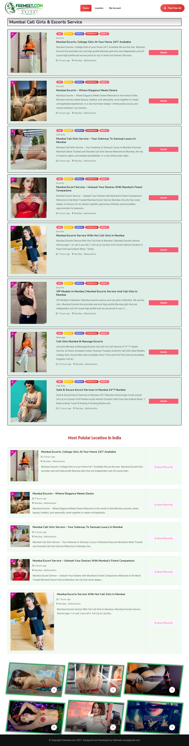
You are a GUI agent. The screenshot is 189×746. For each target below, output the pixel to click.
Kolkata (135, 688)
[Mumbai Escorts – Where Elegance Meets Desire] (29, 101)
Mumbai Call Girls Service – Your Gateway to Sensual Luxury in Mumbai (96, 140)
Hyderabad (78, 725)
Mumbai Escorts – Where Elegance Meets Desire (86, 90)
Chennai (135, 725)
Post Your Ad (174, 8)
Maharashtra (90, 60)
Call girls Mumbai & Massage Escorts (79, 341)
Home (86, 8)
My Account (115, 8)
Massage (60, 337)
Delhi (74, 688)
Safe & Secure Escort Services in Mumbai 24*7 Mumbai (91, 390)
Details (163, 52)
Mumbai (78, 60)
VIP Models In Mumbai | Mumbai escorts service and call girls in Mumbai (96, 293)
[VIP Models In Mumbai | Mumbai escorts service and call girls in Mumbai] (29, 303)
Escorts (60, 38)
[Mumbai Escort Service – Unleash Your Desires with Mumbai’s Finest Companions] (29, 197)
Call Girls (60, 134)
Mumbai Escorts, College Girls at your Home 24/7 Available (93, 42)
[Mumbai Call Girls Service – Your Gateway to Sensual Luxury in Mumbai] (29, 149)
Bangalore (19, 725)
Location (99, 8)
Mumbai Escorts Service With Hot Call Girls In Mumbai (90, 235)
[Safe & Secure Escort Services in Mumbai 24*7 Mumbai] (29, 401)
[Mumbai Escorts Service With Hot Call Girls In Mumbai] (29, 250)
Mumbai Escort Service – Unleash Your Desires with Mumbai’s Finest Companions (99, 188)
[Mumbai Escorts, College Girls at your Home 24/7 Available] (29, 52)
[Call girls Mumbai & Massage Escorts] (29, 352)
